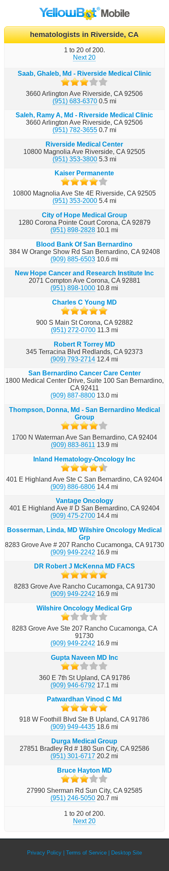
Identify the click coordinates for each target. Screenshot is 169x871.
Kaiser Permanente (84, 173)
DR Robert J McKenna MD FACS (84, 566)
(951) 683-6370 (75, 101)
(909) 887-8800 (72, 395)
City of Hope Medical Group (84, 215)
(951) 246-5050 (72, 797)
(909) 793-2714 (72, 359)
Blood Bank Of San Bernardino (84, 244)
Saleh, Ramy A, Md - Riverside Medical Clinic (84, 115)
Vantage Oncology (84, 500)
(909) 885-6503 (72, 259)
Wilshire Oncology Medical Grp (84, 608)
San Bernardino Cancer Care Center (84, 373)
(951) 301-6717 (72, 755)
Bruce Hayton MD (84, 770)
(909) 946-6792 (72, 685)
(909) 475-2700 (72, 515)
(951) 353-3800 (75, 159)
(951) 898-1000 (72, 287)
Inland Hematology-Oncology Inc (84, 459)
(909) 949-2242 (72, 552)
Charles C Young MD (84, 302)
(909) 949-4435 (72, 726)
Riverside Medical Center (84, 144)
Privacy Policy (44, 853)
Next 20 (84, 57)
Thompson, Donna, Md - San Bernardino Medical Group (84, 413)
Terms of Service (86, 853)
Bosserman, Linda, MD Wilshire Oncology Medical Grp (84, 533)
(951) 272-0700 (73, 329)
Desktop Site (126, 853)
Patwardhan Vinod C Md (84, 699)
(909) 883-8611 (73, 444)
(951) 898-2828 (72, 229)
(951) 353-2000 (75, 200)
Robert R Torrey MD (84, 344)
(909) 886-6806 (72, 486)
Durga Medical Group (84, 741)
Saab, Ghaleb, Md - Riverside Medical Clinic (84, 73)
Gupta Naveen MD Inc (84, 657)
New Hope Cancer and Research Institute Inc (84, 273)
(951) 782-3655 (75, 129)
